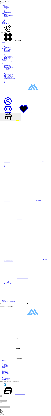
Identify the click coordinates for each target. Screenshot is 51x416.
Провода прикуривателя (8, 57)
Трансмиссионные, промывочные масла (11, 64)
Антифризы (8, 68)
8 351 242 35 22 (5, 339)
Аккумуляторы (4, 79)
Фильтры (3, 70)
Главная (3, 300)
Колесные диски (5, 48)
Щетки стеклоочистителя (8, 54)
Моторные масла (7, 65)
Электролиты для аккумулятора (9, 78)
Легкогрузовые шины (8, 47)
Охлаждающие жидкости (8, 67)
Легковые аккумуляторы (8, 81)
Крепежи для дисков (7, 49)
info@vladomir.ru (5, 360)
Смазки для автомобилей (8, 76)
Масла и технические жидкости (7, 63)
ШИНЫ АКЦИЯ (7, 43)
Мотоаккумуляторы (7, 82)
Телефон (11, 399)
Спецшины (6, 45)
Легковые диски (7, 51)
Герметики (6, 73)
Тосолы (7, 69)
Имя (10, 398)
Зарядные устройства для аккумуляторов (11, 80)
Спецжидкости (4, 72)
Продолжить (2, 307)
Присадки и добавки (7, 75)
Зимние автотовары (7, 55)
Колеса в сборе (4, 59)
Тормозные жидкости (8, 77)
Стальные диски (9, 52)
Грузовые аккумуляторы (6, 377)
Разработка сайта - (20, 394)
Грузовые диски (7, 50)
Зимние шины (6, 44)
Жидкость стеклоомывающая (7, 61)
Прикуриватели (7, 58)
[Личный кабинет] (7, 104)
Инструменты (4, 62)
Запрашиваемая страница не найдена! (8, 301)
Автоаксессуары (5, 53)
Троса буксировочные (8, 56)
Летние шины (4, 363)
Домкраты (4, 60)
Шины (3, 42)
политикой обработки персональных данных (27, 401)
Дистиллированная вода (8, 74)
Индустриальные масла (8, 66)
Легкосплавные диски (6, 370)
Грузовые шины (7, 46)
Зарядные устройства (6, 378)
